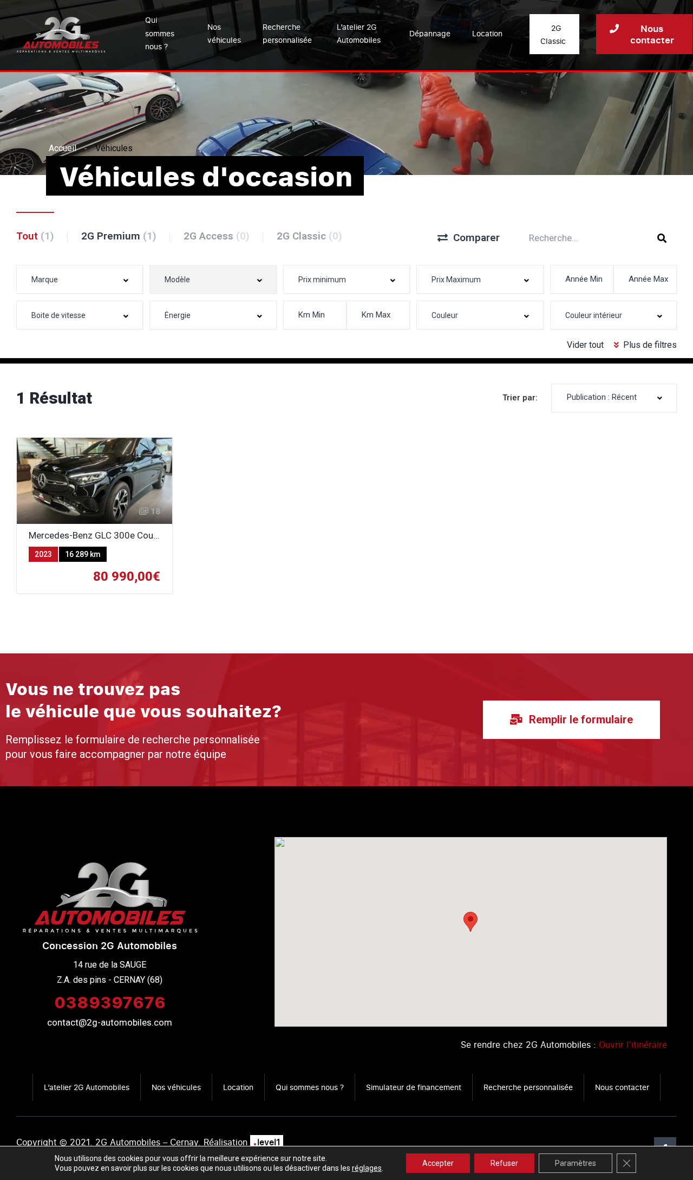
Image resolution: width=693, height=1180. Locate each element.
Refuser (504, 1163)
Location (487, 33)
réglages (367, 1168)
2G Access (217, 236)
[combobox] (79, 279)
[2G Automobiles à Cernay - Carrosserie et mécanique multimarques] (61, 34)
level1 (266, 1142)
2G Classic (309, 236)
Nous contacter (622, 1087)
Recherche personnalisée (287, 34)
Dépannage (429, 33)
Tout (35, 236)
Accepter (438, 1163)
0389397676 (110, 1001)
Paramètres (575, 1163)
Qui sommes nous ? (159, 33)
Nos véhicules (224, 34)
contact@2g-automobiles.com (109, 1022)
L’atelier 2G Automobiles (359, 34)
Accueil (62, 148)
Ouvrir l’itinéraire (633, 1045)
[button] (470, 922)
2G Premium (118, 236)
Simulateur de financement (413, 1087)
